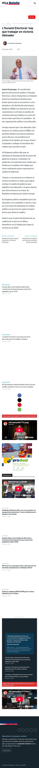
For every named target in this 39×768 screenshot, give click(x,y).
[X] (20, 400)
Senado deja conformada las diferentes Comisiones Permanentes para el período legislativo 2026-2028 (17, 540)
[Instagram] (23, 730)
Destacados (5, 508)
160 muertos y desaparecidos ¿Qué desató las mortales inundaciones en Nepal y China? (19, 566)
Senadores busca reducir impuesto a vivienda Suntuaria (10, 240)
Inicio (3, 23)
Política (8, 23)
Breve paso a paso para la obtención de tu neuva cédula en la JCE (18, 684)
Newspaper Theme (14, 765)
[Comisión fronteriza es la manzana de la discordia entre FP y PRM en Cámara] (19, 314)
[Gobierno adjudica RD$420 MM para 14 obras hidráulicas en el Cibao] (19, 605)
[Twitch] (31, 730)
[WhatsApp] (20, 410)
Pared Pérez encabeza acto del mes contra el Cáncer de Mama (29, 240)
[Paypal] (27, 730)
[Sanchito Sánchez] (5, 43)
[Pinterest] (20, 405)
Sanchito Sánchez (13, 644)
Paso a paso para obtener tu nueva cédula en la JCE (19, 416)
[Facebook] (20, 395)
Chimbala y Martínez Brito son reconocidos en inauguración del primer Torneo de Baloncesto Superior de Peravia (19, 512)
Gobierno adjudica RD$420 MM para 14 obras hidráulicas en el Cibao (18, 592)
